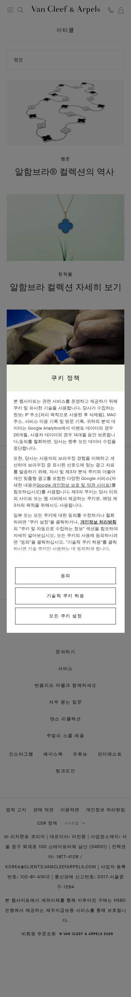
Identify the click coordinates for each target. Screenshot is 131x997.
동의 (66, 575)
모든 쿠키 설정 (65, 616)
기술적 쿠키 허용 (66, 596)
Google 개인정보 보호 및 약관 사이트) (74, 485)
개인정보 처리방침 (98, 522)
